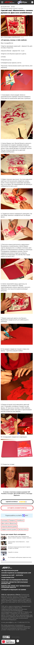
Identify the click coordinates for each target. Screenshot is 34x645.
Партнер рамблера (15, 637)
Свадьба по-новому (13, 552)
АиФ (22, 37)
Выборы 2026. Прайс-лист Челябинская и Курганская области (15, 586)
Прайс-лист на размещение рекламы (14, 580)
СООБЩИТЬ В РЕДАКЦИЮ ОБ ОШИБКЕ (13, 589)
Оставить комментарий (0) (17, 508)
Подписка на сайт (8, 575)
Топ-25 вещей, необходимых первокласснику (19, 557)
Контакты (19, 575)
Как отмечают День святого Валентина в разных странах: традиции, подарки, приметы (19, 537)
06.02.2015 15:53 (5, 6)
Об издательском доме (9, 570)
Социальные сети (7, 577)
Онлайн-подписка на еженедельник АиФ (16, 573)
